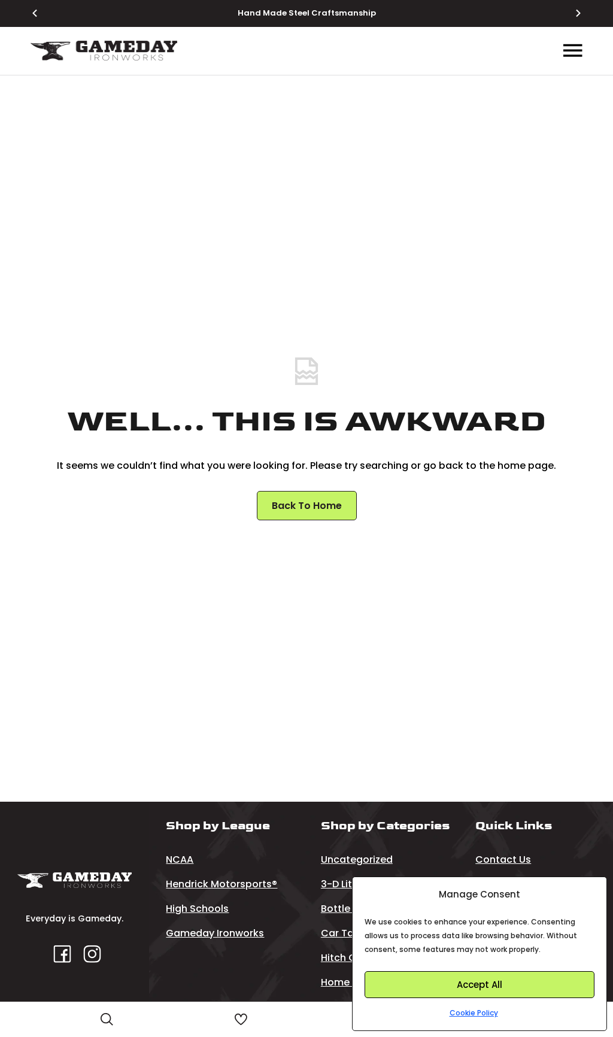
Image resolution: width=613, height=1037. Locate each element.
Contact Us (503, 859)
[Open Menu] (572, 50)
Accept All (479, 984)
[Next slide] (571, 13)
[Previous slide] (42, 13)
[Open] (106, 1019)
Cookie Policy (474, 1013)
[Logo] (104, 50)
